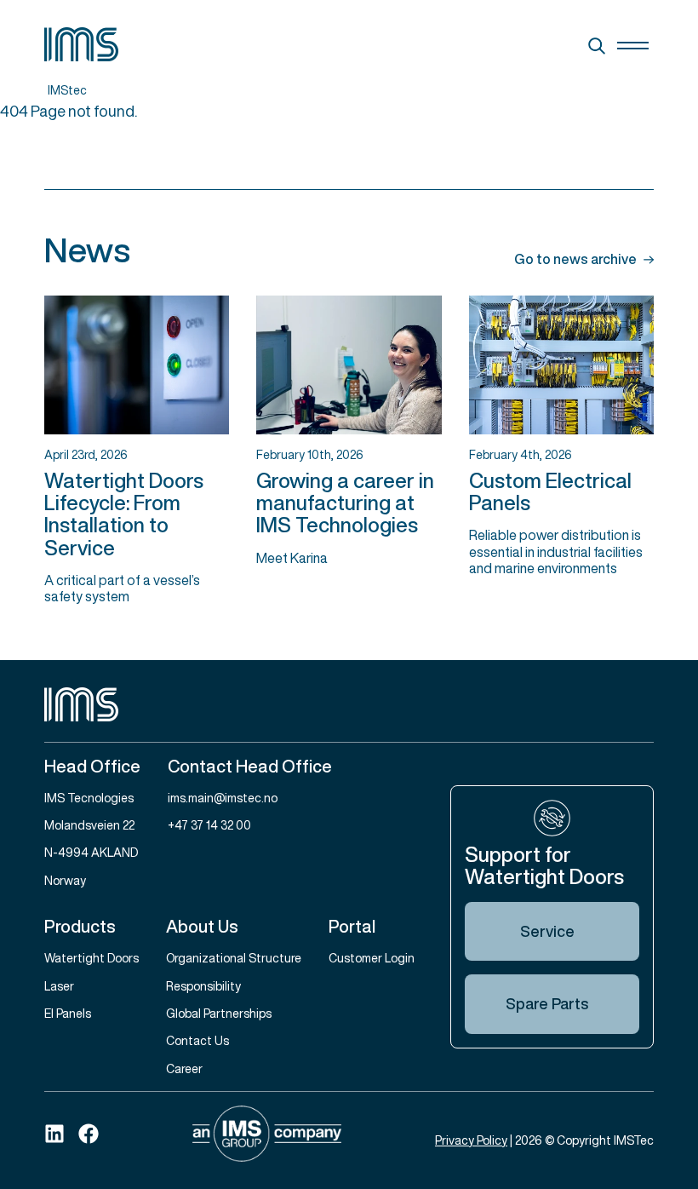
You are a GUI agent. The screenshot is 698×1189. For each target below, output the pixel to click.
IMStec (67, 90)
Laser (59, 986)
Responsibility (203, 986)
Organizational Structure (233, 958)
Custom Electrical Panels (550, 491)
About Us (202, 926)
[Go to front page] (349, 704)
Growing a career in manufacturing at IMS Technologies (345, 503)
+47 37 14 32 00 (209, 825)
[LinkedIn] (54, 1133)
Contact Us (197, 1040)
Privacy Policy (471, 1140)
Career (184, 1068)
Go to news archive (575, 259)
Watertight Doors (91, 958)
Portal (352, 926)
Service (547, 931)
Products (80, 926)
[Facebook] (88, 1133)
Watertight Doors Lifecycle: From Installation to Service (123, 514)
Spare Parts (547, 1003)
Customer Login (372, 958)
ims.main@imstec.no (222, 798)
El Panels (67, 1013)
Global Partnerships (219, 1013)
